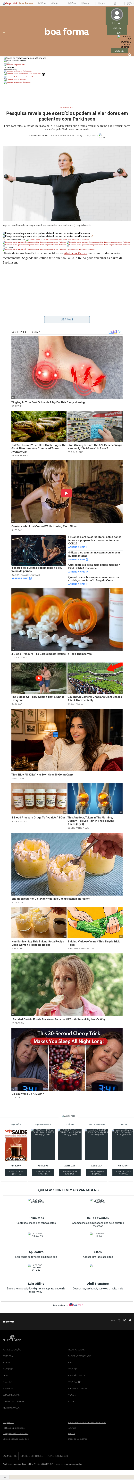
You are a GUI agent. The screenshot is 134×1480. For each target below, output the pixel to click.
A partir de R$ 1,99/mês (96, 1173)
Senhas (22, 79)
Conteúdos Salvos (34, 73)
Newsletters (26, 82)
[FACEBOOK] (118, 1320)
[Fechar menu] (25, 58)
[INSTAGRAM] (123, 1320)
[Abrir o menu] (5, 31)
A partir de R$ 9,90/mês (16, 1173)
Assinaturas (27, 71)
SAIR (119, 32)
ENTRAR (117, 28)
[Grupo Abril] (10, 3)
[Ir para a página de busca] (129, 55)
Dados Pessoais (32, 77)
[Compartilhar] (92, 236)
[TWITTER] (128, 1320)
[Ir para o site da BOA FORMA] (67, 34)
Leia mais (67, 319)
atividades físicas (75, 253)
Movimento (67, 107)
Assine (119, 51)
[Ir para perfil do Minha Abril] (67, 65)
